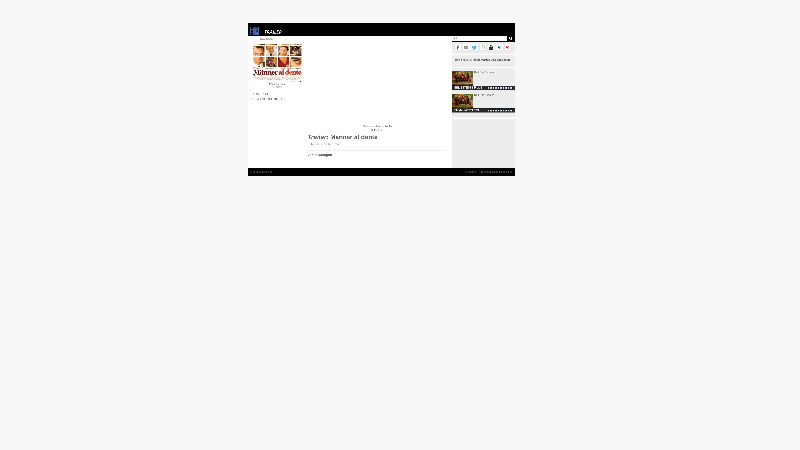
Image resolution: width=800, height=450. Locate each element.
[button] (458, 47)
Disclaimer (471, 171)
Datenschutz (491, 171)
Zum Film (260, 94)
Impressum (505, 171)
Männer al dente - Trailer (326, 144)
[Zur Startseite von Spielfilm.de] (254, 34)
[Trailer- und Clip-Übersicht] (285, 30)
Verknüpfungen (267, 99)
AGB (480, 171)
